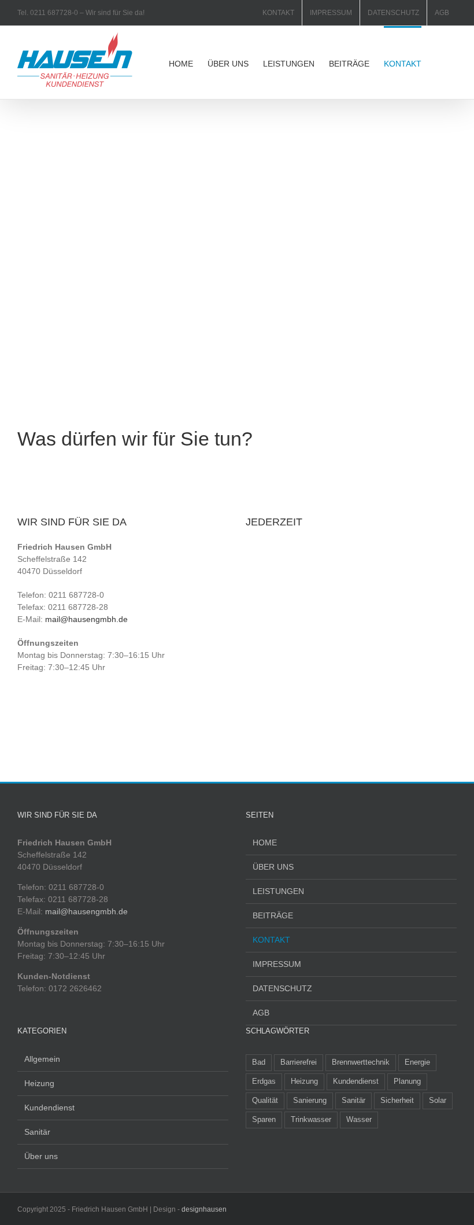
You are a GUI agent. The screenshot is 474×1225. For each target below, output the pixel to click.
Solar (437, 1101)
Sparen (264, 1120)
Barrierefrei (298, 1062)
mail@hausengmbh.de (86, 619)
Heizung (39, 1083)
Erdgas (264, 1081)
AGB (261, 1012)
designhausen (204, 1209)
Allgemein (42, 1059)
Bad (258, 1062)
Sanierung (310, 1101)
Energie (417, 1062)
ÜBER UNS (273, 866)
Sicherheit (397, 1101)
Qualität (265, 1101)
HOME (265, 842)
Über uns (41, 1156)
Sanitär (37, 1131)
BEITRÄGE (273, 915)
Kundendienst (49, 1107)
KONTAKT (271, 939)
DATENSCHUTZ (282, 988)
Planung (407, 1081)
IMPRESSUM (277, 964)
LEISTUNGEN (278, 891)
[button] (439, 62)
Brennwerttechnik (361, 1062)
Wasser (359, 1120)
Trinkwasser (311, 1120)
